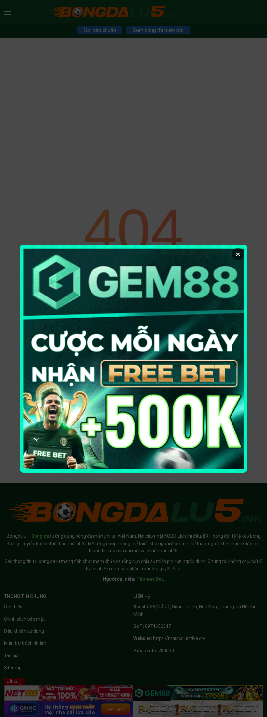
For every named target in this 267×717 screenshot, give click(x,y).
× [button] (238, 254)
